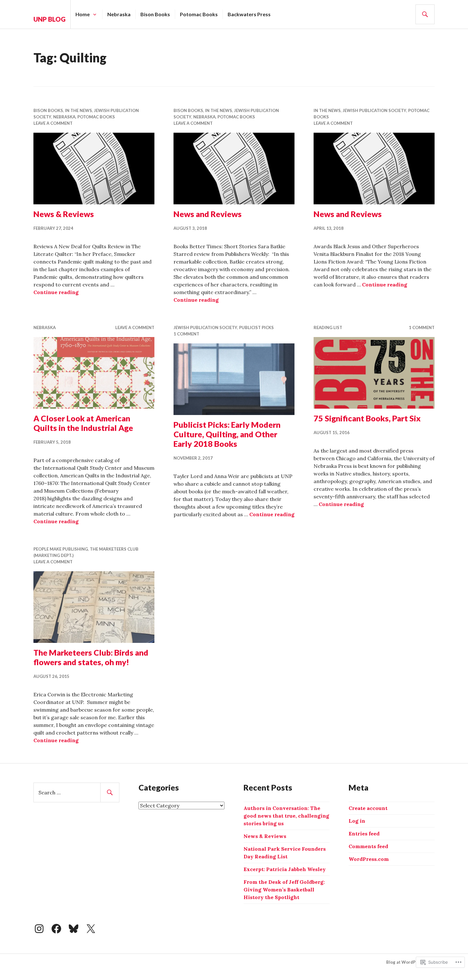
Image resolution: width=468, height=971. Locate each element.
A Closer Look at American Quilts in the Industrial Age (83, 423)
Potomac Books (199, 14)
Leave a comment (53, 123)
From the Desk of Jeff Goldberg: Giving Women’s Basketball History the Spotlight (284, 889)
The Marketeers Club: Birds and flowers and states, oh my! (90, 657)
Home (82, 14)
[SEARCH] (425, 14)
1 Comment (186, 333)
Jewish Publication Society (374, 110)
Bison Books (155, 14)
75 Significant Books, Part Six (367, 418)
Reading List (328, 327)
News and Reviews (208, 214)
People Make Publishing (60, 549)
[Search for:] (76, 792)
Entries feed (364, 833)
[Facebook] (56, 928)
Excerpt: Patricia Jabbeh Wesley (285, 869)
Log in (357, 821)
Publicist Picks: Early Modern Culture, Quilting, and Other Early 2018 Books (227, 434)
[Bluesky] (73, 928)
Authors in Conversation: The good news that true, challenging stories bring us (286, 816)
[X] (90, 928)
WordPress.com (369, 859)
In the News (78, 110)
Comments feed (368, 846)
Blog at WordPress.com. (410, 962)
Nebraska (119, 14)
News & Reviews (63, 214)
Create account (368, 808)
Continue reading (56, 292)
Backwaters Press (249, 14)
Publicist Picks (256, 327)
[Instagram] (39, 928)
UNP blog (49, 19)
